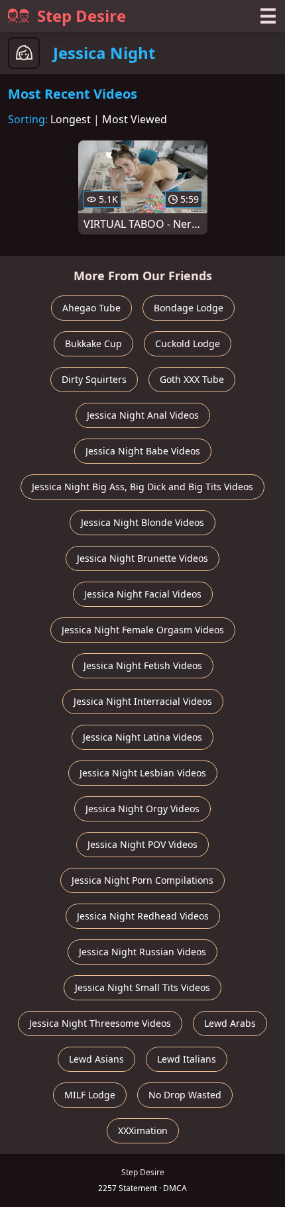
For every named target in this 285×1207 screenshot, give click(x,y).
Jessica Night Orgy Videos (143, 808)
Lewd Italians (186, 1059)
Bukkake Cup (93, 343)
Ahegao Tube (91, 307)
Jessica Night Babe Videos (143, 451)
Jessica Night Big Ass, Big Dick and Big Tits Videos (142, 486)
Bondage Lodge (188, 307)
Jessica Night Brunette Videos (142, 558)
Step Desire (81, 15)
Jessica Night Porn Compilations (142, 880)
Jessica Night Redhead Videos (143, 916)
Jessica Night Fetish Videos (143, 665)
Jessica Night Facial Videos (142, 594)
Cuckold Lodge (187, 343)
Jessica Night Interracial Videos (143, 701)
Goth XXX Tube (192, 379)
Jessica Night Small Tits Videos (142, 987)
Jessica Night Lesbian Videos (143, 772)
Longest (70, 119)
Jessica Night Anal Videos (143, 415)
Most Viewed (134, 119)
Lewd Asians (96, 1059)
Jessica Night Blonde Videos (142, 522)
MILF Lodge (89, 1094)
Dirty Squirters (94, 379)
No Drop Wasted (184, 1094)
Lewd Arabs (230, 1023)
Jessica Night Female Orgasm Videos (143, 629)
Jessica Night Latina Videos (142, 737)
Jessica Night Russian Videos (142, 951)
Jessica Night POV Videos (142, 844)
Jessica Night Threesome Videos (100, 1023)
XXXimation (143, 1130)
